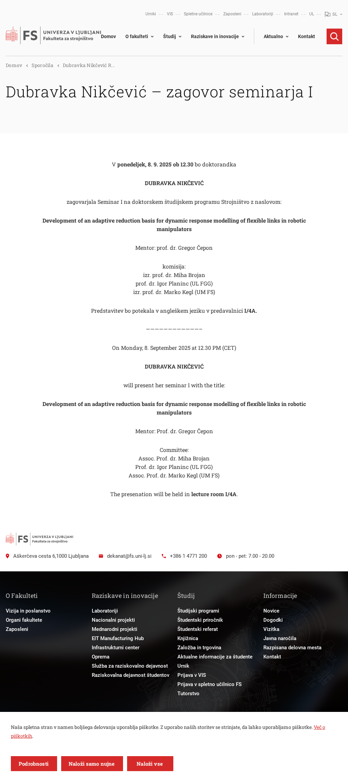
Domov (108, 36)
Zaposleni (232, 14)
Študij (169, 36)
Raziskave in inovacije (215, 36)
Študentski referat (197, 629)
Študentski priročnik (200, 620)
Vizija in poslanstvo (28, 611)
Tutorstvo (188, 693)
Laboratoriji (262, 14)
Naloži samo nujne (92, 763)
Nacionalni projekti (113, 620)
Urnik (183, 666)
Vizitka (271, 629)
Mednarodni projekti (114, 629)
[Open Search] (334, 36)
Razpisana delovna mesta (292, 648)
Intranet (291, 14)
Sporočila (42, 65)
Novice (271, 611)
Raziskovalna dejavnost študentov (130, 675)
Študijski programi (198, 611)
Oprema (100, 657)
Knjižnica (187, 638)
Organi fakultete (24, 620)
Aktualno (273, 36)
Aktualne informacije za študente (215, 657)
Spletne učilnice (198, 14)
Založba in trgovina (199, 648)
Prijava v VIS (191, 675)
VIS (170, 14)
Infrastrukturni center (115, 648)
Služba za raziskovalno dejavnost (130, 666)
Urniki (150, 14)
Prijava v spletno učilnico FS (209, 684)
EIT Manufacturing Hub (118, 638)
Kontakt (306, 36)
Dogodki (273, 620)
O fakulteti (136, 36)
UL (311, 14)
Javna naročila (279, 638)
